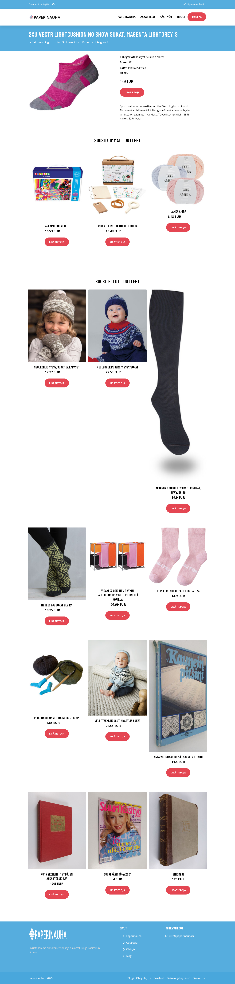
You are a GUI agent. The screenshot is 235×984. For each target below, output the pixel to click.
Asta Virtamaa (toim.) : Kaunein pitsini (178, 757)
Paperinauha (133, 936)
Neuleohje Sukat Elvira (56, 605)
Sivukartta (199, 978)
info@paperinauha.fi (193, 4)
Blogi (181, 17)
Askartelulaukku (56, 226)
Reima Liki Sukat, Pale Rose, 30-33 (178, 591)
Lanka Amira (178, 211)
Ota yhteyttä (143, 978)
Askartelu (147, 17)
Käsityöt (166, 17)
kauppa (197, 17)
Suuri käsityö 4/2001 (117, 874)
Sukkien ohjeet (155, 57)
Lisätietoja (132, 92)
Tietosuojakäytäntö (178, 978)
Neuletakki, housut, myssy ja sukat (117, 721)
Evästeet (159, 978)
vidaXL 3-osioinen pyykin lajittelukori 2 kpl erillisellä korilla (117, 595)
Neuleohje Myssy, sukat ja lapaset (57, 367)
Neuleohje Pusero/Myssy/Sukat (117, 367)
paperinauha (127, 17)
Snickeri (178, 874)
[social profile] (53, 4)
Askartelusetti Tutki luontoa (117, 226)
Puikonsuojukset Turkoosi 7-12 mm (56, 718)
